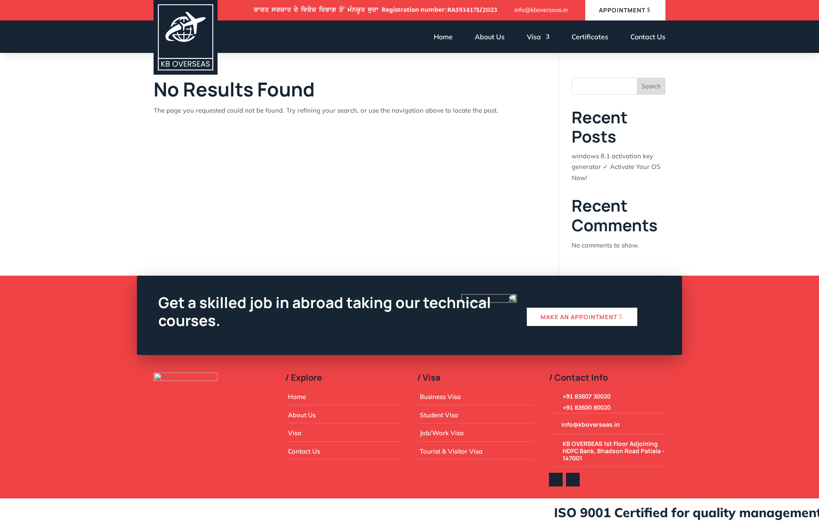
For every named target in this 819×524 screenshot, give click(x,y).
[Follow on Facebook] (556, 479)
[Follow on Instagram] (573, 479)
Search (651, 86)
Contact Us (647, 36)
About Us (490, 36)
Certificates (590, 36)
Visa (534, 36)
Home (443, 36)
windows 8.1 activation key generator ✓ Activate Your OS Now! (616, 167)
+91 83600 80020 (586, 407)
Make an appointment (578, 317)
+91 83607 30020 (586, 396)
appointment (622, 10)
